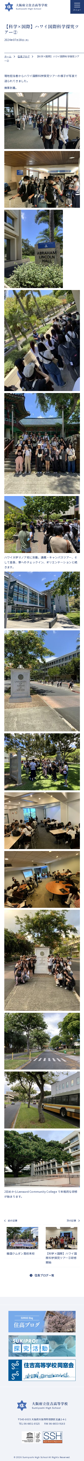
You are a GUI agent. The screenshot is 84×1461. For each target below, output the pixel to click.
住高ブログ (24, 56)
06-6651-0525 (17, 173)
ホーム (8, 56)
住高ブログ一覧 (44, 1275)
